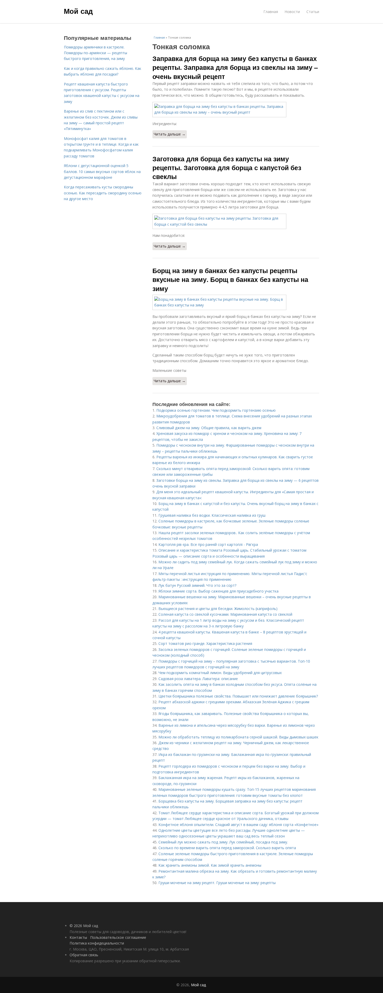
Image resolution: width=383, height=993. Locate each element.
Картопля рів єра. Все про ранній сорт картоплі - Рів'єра (208, 544)
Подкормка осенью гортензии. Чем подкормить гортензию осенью (216, 410)
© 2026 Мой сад (84, 925)
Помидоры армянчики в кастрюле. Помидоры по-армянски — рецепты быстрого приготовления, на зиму (95, 53)
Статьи (312, 11)
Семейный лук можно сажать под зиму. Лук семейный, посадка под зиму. (223, 842)
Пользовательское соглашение (118, 937)
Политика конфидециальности (97, 943)
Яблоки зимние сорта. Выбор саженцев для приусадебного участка (218, 591)
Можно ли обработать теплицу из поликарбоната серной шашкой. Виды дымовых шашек (238, 737)
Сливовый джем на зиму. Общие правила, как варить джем (208, 427)
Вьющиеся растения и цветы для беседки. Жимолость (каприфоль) (217, 608)
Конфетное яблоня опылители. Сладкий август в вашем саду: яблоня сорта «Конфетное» (238, 824)
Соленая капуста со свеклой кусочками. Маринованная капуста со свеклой (225, 614)
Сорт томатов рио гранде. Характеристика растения (205, 643)
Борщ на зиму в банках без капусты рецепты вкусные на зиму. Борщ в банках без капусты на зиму (230, 279)
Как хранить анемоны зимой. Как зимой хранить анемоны (209, 865)
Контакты (78, 937)
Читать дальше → (170, 134)
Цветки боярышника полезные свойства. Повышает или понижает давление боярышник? (238, 696)
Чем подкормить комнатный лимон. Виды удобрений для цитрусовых (220, 672)
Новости (292, 11)
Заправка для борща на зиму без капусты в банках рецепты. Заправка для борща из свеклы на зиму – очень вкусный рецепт (235, 67)
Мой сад (78, 11)
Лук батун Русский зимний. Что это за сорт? (197, 585)
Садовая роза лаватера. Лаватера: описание (198, 678)
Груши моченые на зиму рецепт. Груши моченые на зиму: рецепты (217, 882)
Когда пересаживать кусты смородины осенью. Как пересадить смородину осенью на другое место (102, 192)
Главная (270, 11)
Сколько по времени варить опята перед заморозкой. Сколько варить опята (227, 847)
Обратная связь (84, 954)
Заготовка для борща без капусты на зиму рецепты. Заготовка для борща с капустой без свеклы (226, 167)
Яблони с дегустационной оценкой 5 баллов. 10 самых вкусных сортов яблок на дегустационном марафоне (102, 171)
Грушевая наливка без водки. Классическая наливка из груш (211, 515)
